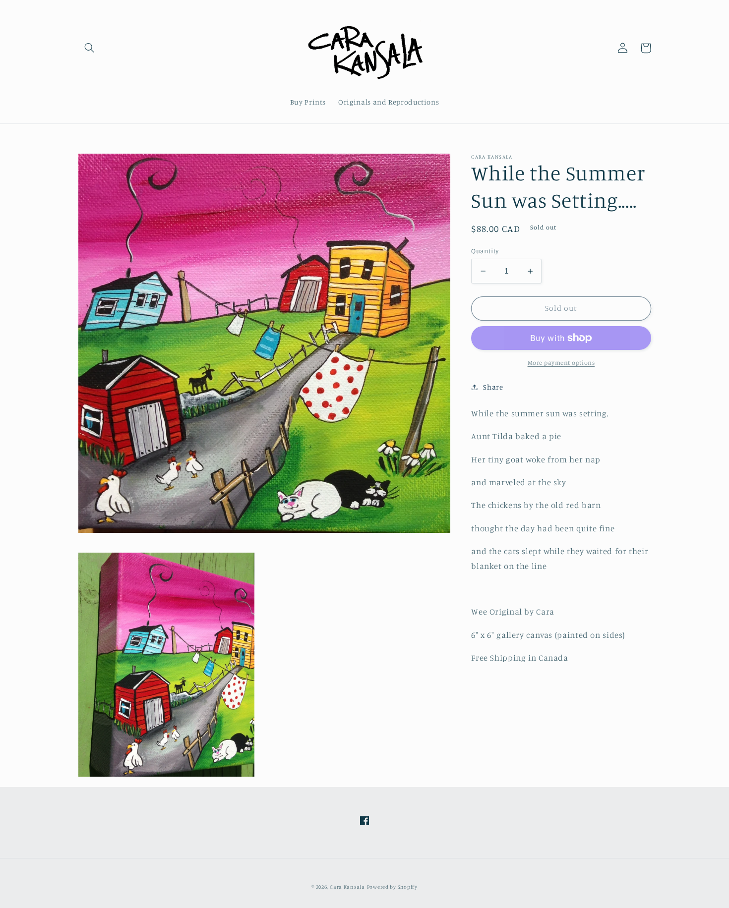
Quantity (484, 251)
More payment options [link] (561, 362)
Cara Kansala (347, 887)
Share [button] (493, 387)
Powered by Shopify (392, 887)
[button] (89, 48)
